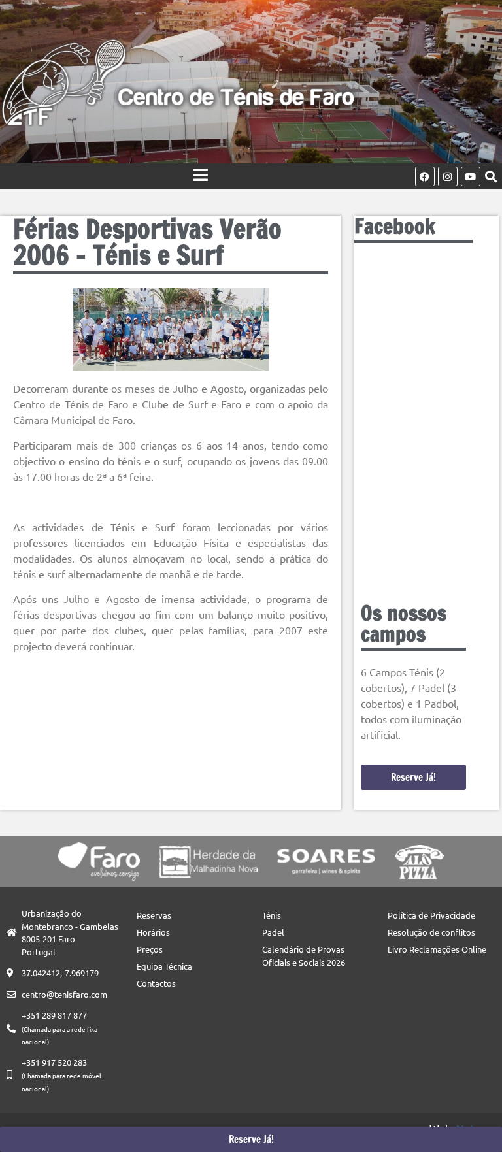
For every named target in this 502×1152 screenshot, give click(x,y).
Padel (273, 932)
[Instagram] (448, 176)
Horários (153, 932)
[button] (491, 177)
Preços (150, 949)
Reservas (154, 915)
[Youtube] (470, 176)
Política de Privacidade (431, 915)
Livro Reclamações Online (437, 949)
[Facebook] (425, 176)
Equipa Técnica (164, 966)
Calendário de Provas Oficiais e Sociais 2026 (303, 956)
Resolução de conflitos (431, 932)
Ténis (271, 915)
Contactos (156, 983)
